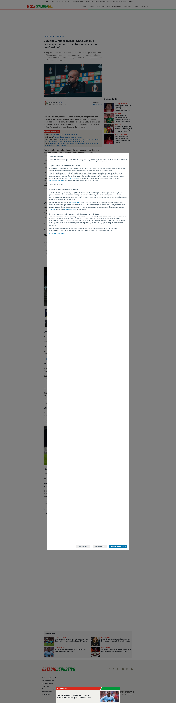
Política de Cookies (72, 178)
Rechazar (83, 546)
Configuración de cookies (56, 180)
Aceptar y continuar (118, 546)
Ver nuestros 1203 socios (57, 233)
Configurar (99, 546)
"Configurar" (52, 209)
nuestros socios (75, 202)
